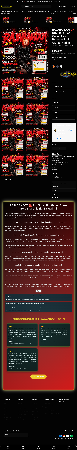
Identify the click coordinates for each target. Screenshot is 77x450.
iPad (5, 406)
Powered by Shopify (68, 438)
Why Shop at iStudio (50, 410)
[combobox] (36, 6)
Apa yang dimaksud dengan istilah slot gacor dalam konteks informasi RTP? (24, 296)
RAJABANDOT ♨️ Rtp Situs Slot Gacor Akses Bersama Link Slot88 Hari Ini (38, 1)
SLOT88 (11, 11)
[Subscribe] (27, 435)
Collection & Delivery (37, 406)
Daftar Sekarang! (56, 1)
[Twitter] (56, 198)
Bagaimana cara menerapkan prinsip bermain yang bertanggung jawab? (23, 310)
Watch (5, 411)
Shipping (61, 53)
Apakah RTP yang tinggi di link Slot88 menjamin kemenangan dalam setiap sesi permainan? (27, 299)
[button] (5, 11)
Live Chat (69, 448)
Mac (5, 403)
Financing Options (22, 414)
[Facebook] (53, 198)
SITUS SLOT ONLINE (20, 11)
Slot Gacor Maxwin (38, 376)
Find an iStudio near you (50, 406)
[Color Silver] (61, 66)
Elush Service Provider (24, 411)
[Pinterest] (58, 198)
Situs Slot (6, 422)
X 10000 (56, 107)
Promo (7, 448)
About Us (47, 403)
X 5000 (56, 112)
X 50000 (56, 102)
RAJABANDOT (5, 11)
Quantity (54, 145)
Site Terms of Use (36, 420)
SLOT (69, 11)
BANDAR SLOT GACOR (32, 11)
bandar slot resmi (49, 215)
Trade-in (20, 417)
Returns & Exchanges (37, 408)
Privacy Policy (35, 417)
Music (5, 414)
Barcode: (64, 45)
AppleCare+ (21, 403)
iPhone (5, 408)
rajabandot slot (20, 226)
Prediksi (54, 448)
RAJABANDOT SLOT (6, 13)
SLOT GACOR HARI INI (45, 11)
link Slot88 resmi (47, 256)
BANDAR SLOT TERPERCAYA (59, 11)
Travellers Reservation (24, 420)
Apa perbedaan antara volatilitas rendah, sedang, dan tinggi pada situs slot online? (25, 303)
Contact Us (35, 411)
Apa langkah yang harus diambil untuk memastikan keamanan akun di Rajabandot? (25, 307)
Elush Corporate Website (52, 413)
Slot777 (6, 420)
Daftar (38, 448)
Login (23, 448)
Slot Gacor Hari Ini (59, 92)
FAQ (33, 414)
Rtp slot (7, 245)
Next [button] (75, 1)
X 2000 (56, 117)
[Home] (6, 6)
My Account (35, 403)
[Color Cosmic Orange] (53, 66)
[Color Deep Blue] (57, 66)
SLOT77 (73, 11)
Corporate (20, 406)
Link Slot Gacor (58, 86)
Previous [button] (2, 1)
